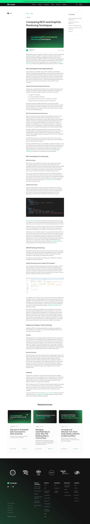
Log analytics (47, 495)
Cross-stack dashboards (36, 502)
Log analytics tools (39, 394)
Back (10, 13)
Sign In (80, 4)
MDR (45, 516)
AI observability (47, 503)
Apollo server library (33, 220)
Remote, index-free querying (37, 487)
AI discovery (47, 500)
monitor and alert (49, 392)
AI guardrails (47, 506)
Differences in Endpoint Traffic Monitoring (75, 28)
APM (45, 485)
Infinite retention (37, 491)
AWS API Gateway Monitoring (75, 25)
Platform (34, 4)
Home (27, 13)
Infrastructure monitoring (47, 491)
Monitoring (28, 17)
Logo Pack (76, 498)
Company (64, 4)
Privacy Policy (10, 510)
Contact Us (76, 500)
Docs (55, 485)
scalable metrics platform (53, 305)
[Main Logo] (11, 4)
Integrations (56, 488)
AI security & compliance (47, 510)
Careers (76, 488)
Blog (32, 13)
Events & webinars (76, 491)
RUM (45, 488)
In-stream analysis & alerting (38, 497)
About (75, 485)
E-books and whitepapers (67, 486)
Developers (46, 4)
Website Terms (10, 507)
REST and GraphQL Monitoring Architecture (75, 19)
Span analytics (47, 498)
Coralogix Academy (56, 491)
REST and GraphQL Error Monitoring (74, 23)
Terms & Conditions (11, 503)
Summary (70, 31)
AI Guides (66, 492)
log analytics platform (50, 179)
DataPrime (36, 493)
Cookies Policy (10, 512)
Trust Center (9, 505)
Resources (67, 483)
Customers (58, 4)
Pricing (52, 4)
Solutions (40, 4)
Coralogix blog (67, 495)
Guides (65, 489)
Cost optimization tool (38, 506)
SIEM (45, 513)
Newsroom (76, 495)
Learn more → (64, 1)
